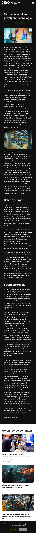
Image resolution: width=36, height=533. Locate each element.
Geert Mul (18, 77)
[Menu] (33, 3)
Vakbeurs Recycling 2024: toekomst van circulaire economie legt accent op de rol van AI (17, 516)
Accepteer (13, 529)
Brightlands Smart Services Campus (16, 70)
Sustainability (20, 23)
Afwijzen (23, 529)
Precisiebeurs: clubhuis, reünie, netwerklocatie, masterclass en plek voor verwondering (16, 457)
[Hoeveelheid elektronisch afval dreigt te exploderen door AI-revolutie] (18, 474)
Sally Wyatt (28, 77)
